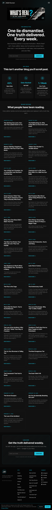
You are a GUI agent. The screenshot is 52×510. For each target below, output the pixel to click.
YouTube (45, 475)
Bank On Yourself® (33, 483)
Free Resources (21, 489)
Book (18, 484)
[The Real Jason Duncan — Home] (8, 2)
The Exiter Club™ (33, 494)
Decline (41, 506)
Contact (19, 487)
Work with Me (32, 473)
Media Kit (19, 499)
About (18, 473)
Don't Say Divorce (33, 480)
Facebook (45, 482)
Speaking (19, 475)
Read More (7, 136)
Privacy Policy (4, 508)
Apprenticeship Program (32, 476)
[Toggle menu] (49, 3)
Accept (47, 506)
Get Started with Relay (33, 486)
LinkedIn (45, 477)
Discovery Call (32, 497)
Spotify (44, 484)
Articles (19, 481)
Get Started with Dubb (33, 491)
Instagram (45, 473)
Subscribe (39, 55)
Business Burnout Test (21, 493)
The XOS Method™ (21, 497)
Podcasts (19, 478)
